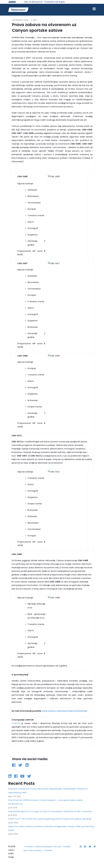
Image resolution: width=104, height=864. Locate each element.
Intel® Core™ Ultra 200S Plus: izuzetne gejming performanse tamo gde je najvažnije (49, 818)
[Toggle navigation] (94, 8)
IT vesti (34, 20)
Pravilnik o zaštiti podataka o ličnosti (42, 846)
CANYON (16, 723)
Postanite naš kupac (54, 1)
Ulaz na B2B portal (33, 1)
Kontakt (48, 850)
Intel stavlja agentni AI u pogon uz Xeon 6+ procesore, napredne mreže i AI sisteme (50, 811)
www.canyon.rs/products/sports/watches (64, 710)
